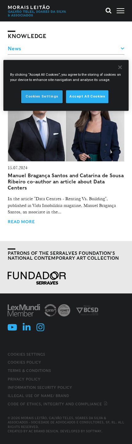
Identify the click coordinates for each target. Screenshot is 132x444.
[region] (66, 85)
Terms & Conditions (29, 370)
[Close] (120, 67)
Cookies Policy (24, 362)
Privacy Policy (24, 379)
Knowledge (27, 36)
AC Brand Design (43, 431)
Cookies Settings (26, 354)
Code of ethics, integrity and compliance (55, 404)
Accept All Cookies (87, 96)
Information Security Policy (40, 387)
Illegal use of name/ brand (38, 395)
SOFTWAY (93, 431)
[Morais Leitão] (37, 11)
